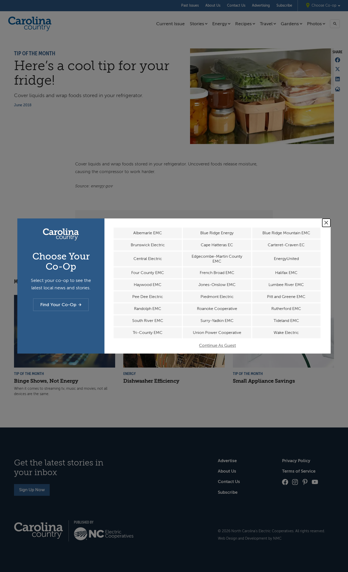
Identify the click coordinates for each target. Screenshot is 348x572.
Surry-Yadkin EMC (217, 320)
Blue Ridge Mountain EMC (286, 233)
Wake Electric (286, 332)
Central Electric (147, 258)
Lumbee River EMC (286, 284)
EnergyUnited (286, 258)
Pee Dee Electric (147, 296)
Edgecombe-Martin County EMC (217, 259)
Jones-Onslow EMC (217, 284)
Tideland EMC (286, 320)
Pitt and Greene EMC (286, 296)
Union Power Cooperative (217, 332)
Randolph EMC (147, 308)
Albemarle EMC (147, 233)
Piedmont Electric (217, 296)
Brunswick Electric (148, 245)
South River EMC (147, 320)
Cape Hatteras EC (217, 245)
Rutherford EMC (286, 308)
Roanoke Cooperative (217, 308)
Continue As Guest (217, 345)
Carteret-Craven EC (286, 245)
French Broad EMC (217, 272)
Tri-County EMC (148, 332)
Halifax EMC (286, 272)
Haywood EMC (148, 284)
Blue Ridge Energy (217, 233)
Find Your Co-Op (58, 304)
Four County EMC (147, 272)
